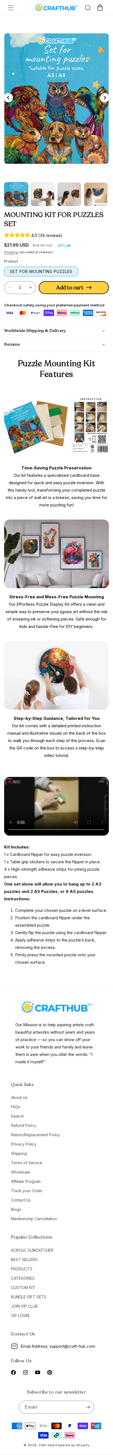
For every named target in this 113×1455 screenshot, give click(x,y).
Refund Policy (23, 1125)
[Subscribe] (88, 1407)
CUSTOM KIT (23, 1287)
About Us (19, 1097)
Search (17, 1116)
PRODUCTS (21, 1269)
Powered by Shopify (72, 1445)
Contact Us (21, 1200)
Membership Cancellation (34, 1218)
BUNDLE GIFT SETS (28, 1297)
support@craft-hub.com (72, 1346)
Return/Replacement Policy (35, 1134)
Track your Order (27, 1190)
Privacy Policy (23, 1144)
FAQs (15, 1106)
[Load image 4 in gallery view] (96, 194)
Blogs (16, 1209)
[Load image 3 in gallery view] (69, 194)
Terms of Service (26, 1162)
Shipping (11, 252)
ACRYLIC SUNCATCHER (32, 1250)
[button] (11, 8)
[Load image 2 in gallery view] (43, 194)
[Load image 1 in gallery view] (16, 194)
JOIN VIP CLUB (24, 1306)
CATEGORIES (23, 1278)
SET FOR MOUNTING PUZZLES (41, 271)
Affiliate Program (26, 1181)
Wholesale (20, 1172)
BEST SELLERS (24, 1259)
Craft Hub (46, 1445)
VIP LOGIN (20, 1315)
